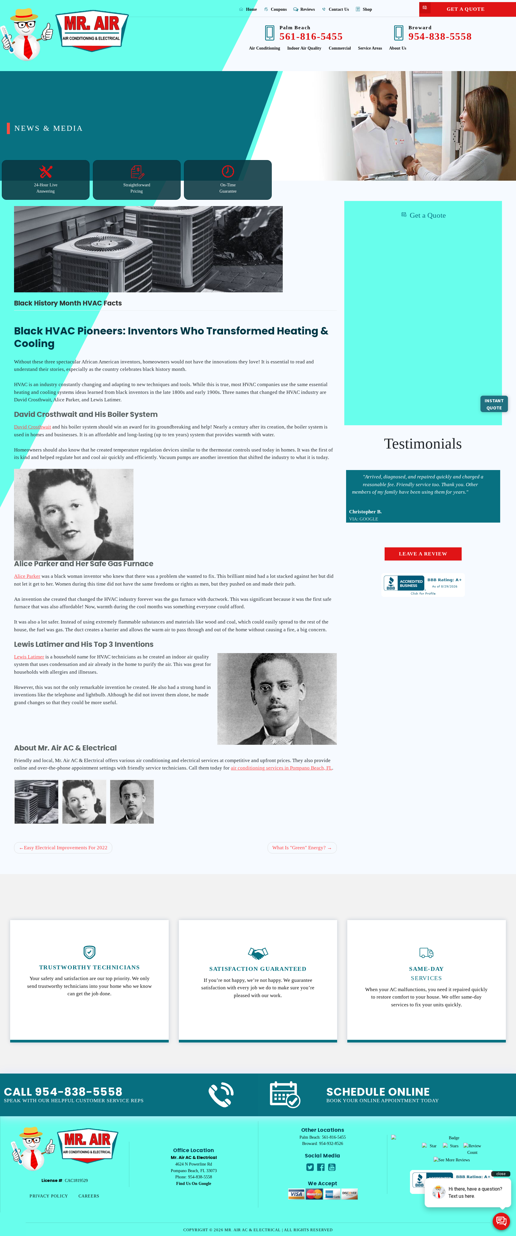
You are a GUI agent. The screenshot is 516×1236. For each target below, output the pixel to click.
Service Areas (370, 48)
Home (251, 9)
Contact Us (338, 9)
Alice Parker (27, 576)
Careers (89, 1196)
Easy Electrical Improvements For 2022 (66, 847)
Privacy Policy (49, 1196)
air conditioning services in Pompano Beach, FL (281, 768)
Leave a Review (423, 554)
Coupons (278, 9)
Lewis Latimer (29, 657)
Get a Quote (466, 9)
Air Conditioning (264, 48)
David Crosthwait (32, 427)
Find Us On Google (193, 1183)
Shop (367, 9)
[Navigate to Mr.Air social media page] (310, 1167)
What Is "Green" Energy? (299, 847)
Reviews (307, 9)
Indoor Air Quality (304, 48)
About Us (397, 48)
